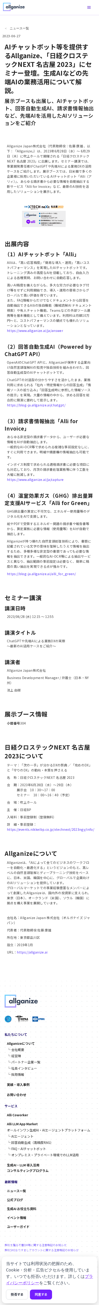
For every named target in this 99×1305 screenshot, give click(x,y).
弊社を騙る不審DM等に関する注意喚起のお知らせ (36, 1245)
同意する (41, 1294)
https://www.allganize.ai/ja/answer (35, 330)
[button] (89, 7)
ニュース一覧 (19, 28)
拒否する (17, 1294)
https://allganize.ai (32, 952)
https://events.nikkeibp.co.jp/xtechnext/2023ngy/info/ (50, 829)
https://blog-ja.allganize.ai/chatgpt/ (36, 405)
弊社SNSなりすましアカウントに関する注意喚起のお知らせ (42, 1250)
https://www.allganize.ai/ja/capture (35, 479)
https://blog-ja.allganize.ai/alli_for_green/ (41, 573)
